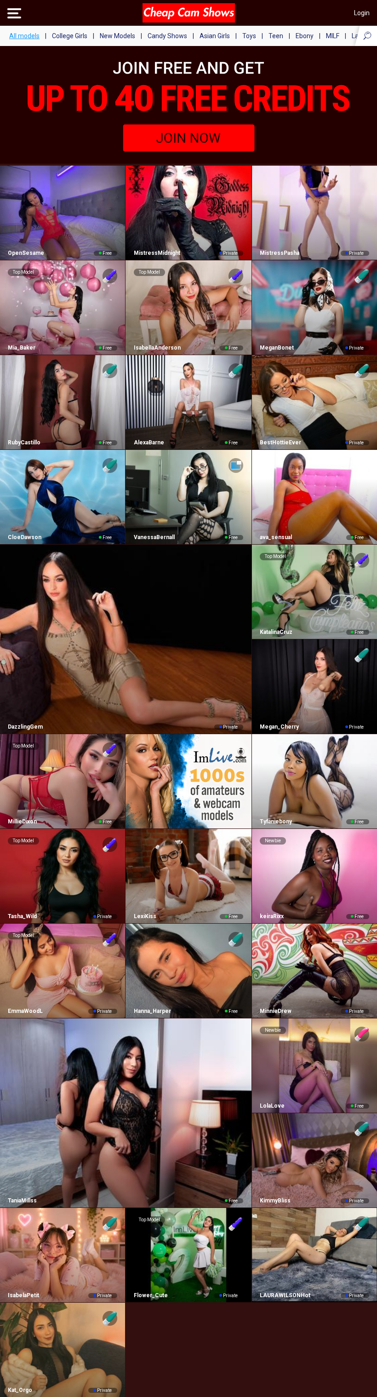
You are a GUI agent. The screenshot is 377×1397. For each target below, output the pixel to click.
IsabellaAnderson (157, 348)
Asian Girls (215, 36)
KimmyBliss (275, 1200)
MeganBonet (277, 348)
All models (24, 36)
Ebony (305, 36)
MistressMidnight (157, 253)
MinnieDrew (275, 1011)
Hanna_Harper (152, 1011)
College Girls (69, 36)
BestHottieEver (280, 442)
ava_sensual (276, 537)
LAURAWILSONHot (285, 1295)
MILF (332, 36)
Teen (275, 36)
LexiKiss (145, 916)
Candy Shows (167, 36)
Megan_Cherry (279, 727)
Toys (249, 36)
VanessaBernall (154, 537)
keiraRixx (272, 916)
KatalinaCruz (276, 632)
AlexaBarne (149, 442)
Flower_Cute (150, 1295)
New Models (117, 36)
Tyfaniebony (276, 821)
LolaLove (272, 1106)
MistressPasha (279, 253)
